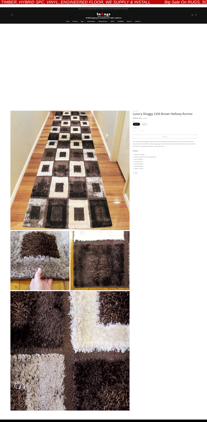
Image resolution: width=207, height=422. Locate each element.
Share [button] (136, 172)
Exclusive (164, 136)
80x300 (144, 124)
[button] (12, 14)
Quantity (135, 127)
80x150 (136, 124)
